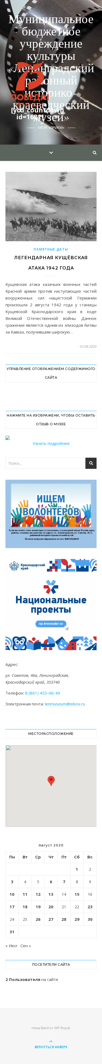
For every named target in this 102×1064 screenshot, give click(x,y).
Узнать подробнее (51, 443)
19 (38, 906)
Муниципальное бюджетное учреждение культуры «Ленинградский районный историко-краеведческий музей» (51, 69)
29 (77, 919)
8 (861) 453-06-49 (42, 693)
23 (90, 906)
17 (12, 906)
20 (50, 906)
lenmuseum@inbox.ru (65, 704)
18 (25, 906)
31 (12, 931)
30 (90, 919)
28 (63, 919)
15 (77, 894)
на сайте (31, 979)
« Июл (11, 945)
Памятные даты (51, 249)
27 (50, 919)
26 (38, 919)
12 (38, 894)
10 (12, 894)
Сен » (25, 945)
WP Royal (62, 1027)
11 (25, 894)
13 (50, 894)
